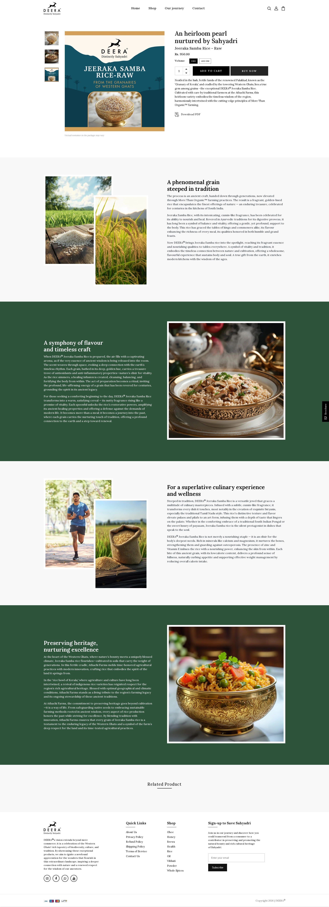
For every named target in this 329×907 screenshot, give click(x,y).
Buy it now (249, 71)
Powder (172, 865)
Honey (171, 837)
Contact (198, 8)
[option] (52, 39)
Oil (168, 856)
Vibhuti (171, 861)
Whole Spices (175, 870)
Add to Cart (211, 70)
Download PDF (190, 114)
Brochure (325, 409)
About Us (131, 832)
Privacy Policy (134, 837)
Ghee (170, 832)
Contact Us (133, 856)
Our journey (174, 8)
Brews (171, 841)
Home (135, 8)
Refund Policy (134, 841)
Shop (152, 8)
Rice (169, 851)
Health (171, 846)
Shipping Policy (135, 846)
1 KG (193, 61)
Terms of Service (136, 851)
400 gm (205, 61)
